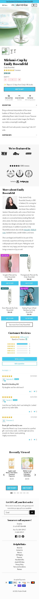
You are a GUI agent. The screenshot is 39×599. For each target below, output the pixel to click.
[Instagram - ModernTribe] (19, 536)
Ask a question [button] (19, 364)
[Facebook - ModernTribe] (16, 536)
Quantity (6, 77)
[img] (7, 376)
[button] (19, 27)
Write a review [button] (19, 359)
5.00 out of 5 (24, 337)
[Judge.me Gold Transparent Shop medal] (28, 173)
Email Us (19, 524)
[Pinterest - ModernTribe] (23, 536)
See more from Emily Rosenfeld (19, 325)
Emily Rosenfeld (9, 67)
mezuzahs (27, 230)
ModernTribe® (22, 591)
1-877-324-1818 (21, 526)
